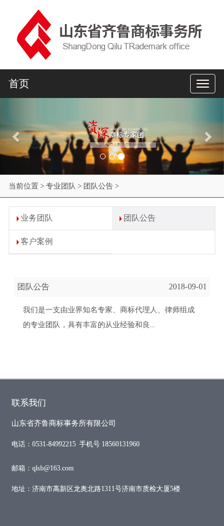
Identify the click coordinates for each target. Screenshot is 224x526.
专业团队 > (64, 186)
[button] (17, 136)
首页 (19, 83)
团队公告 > (101, 186)
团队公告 (139, 218)
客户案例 (37, 241)
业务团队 (37, 218)
